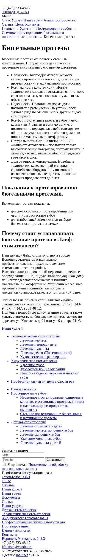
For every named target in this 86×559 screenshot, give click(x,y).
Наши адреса (12, 489)
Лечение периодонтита (38, 344)
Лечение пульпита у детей (40, 443)
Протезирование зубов (29, 393)
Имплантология (23, 389)
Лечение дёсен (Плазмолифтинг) (46, 353)
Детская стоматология (28, 422)
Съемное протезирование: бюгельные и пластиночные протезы (51, 416)
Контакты (33, 24)
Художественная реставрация (43, 357)
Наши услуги (12, 328)
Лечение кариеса (33, 340)
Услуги (18, 20)
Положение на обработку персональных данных (35, 467)
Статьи (7, 501)
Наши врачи (34, 20)
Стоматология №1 (16, 477)
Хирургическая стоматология (34, 361)
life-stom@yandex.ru (17, 547)
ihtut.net (22, 555)
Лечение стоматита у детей (41, 426)
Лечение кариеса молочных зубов (46, 430)
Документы (11, 497)
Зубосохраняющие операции (42, 369)
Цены (20, 24)
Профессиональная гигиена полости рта (42, 381)
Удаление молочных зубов (40, 438)
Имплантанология (16, 530)
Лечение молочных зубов (40, 434)
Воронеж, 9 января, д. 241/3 (23, 538)
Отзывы (8, 24)
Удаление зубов (32, 365)
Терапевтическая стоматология (35, 336)
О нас (7, 20)
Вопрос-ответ (66, 20)
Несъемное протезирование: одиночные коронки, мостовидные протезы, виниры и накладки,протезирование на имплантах (52, 403)
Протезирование (15, 526)
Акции (49, 20)
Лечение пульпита (34, 348)
